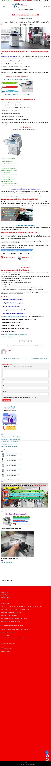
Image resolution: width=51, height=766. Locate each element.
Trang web (4, 391)
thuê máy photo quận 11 (31, 345)
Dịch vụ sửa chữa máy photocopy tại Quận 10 (11, 358)
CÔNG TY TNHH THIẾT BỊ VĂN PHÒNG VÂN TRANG (14, 316)
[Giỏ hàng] (49, 6)
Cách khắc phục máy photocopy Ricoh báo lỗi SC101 (10, 437)
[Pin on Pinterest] (29, 341)
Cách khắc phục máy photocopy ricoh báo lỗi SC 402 (10, 439)
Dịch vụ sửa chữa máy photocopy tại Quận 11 (39, 358)
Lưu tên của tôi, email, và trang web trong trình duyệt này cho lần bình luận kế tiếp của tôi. (20, 397)
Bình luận (4, 368)
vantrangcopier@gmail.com (9, 337)
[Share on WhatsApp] (20, 341)
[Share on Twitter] (24, 341)
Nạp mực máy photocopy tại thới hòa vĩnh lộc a (9, 444)
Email (3, 385)
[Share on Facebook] (22, 341)
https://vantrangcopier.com (33, 189)
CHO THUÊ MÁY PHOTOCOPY (25, 13)
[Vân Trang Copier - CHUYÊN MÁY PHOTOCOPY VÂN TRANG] (25, 6)
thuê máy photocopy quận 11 (39, 345)
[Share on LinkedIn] (31, 341)
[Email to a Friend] (27, 341)
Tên (3, 379)
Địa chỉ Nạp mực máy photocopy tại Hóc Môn (9, 446)
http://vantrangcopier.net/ (22, 334)
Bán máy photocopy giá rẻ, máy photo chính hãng (10, 441)
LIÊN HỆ (25, 762)
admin (31, 18)
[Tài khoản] (46, 6)
